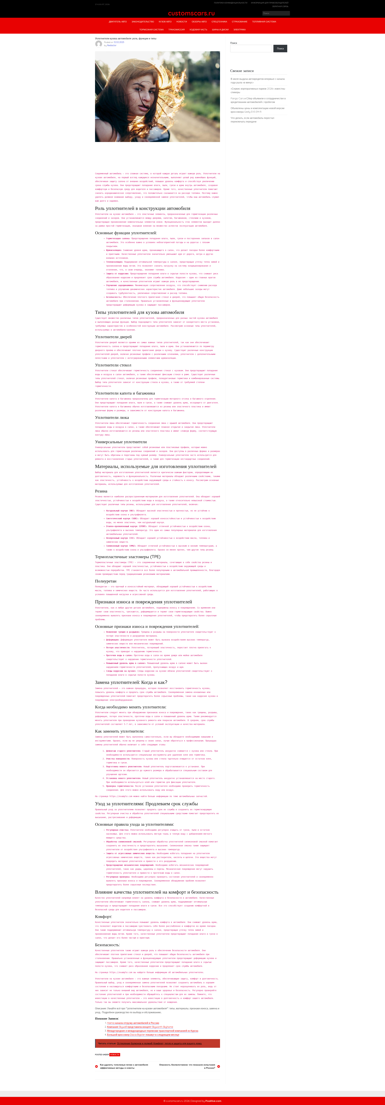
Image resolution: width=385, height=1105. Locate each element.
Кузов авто (165, 21)
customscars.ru (191, 13)
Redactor (111, 45)
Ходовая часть (198, 29)
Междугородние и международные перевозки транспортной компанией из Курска (152, 1030)
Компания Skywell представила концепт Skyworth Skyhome (140, 1026)
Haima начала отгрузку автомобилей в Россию (133, 1022)
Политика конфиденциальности (230, 3)
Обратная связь (280, 6)
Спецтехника (219, 21)
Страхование (239, 21)
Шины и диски (220, 29)
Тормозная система (151, 29)
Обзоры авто (199, 21)
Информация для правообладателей (269, 3)
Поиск (233, 42)
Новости (181, 21)
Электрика (239, 29)
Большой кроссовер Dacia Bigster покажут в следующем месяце (143, 1034)
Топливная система (264, 21)
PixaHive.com (213, 1100)
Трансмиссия (176, 29)
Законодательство (143, 21)
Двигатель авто (118, 21)
